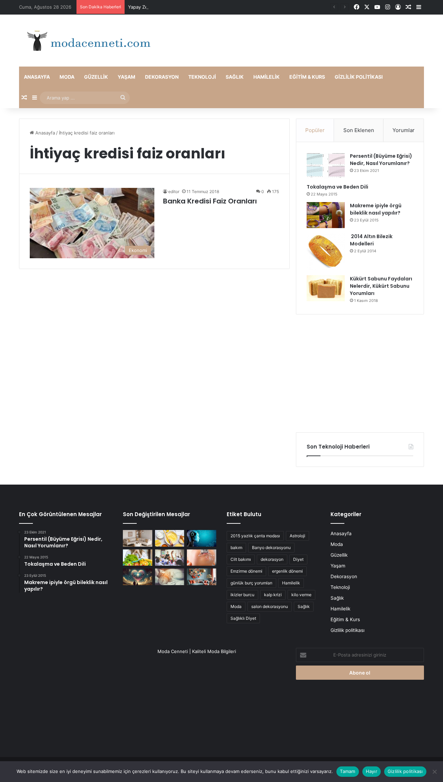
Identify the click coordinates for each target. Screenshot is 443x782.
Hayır (371, 771)
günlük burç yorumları (251, 582)
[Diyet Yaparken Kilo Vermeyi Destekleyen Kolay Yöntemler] (137, 557)
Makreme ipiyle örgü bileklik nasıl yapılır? (375, 209)
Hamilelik (266, 77)
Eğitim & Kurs (307, 77)
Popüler (315, 130)
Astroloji (297, 535)
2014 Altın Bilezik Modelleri (371, 240)
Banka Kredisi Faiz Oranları (210, 201)
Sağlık (235, 77)
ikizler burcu (242, 594)
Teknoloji (202, 77)
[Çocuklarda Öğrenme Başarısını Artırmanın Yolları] (169, 557)
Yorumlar (403, 130)
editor (173, 191)
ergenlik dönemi (287, 571)
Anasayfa (37, 77)
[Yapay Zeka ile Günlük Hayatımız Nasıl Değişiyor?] (201, 538)
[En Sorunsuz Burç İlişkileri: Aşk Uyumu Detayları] (137, 576)
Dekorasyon (162, 77)
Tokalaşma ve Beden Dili (337, 186)
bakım (236, 547)
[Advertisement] (360, 373)
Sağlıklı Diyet (243, 618)
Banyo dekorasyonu (271, 547)
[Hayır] (434, 771)
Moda (67, 77)
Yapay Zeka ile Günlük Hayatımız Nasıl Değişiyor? (180, 7)
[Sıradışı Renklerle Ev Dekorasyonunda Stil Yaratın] (201, 576)
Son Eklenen (358, 130)
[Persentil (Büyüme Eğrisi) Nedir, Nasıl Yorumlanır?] (326, 166)
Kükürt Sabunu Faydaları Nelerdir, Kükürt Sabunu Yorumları (381, 286)
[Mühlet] (86, 40)
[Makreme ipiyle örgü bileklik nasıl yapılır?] (326, 215)
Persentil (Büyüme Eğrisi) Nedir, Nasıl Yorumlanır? (381, 160)
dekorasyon (272, 559)
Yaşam (126, 77)
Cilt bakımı (240, 559)
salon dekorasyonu (269, 606)
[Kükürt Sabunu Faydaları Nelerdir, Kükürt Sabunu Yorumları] (326, 288)
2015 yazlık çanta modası (255, 535)
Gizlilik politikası (359, 77)
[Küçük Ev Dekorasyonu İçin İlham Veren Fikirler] (137, 538)
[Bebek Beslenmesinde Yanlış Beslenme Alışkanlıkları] (201, 557)
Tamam (347, 771)
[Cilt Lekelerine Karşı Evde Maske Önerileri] (169, 538)
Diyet (298, 559)
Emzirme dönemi (246, 571)
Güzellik (96, 77)
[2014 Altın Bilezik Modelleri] (326, 251)
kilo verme (301, 594)
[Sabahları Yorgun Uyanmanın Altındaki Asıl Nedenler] (169, 576)
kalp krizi (273, 594)
